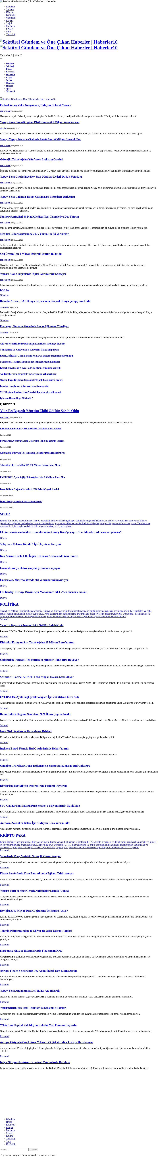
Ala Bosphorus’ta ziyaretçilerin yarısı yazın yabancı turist (28, 374)
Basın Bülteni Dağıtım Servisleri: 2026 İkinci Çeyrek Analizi (29, 489)
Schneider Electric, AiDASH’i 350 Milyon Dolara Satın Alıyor (30, 465)
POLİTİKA (9, 604)
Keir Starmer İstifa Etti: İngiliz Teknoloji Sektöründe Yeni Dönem (39, 556)
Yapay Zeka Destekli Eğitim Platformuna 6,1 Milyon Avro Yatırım (39, 122)
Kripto (9, 20)
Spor (8, 31)
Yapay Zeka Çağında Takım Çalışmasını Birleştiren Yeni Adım (37, 196)
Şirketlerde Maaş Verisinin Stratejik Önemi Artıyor (30, 856)
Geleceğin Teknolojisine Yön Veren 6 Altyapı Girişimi (31, 159)
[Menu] (1, 58)
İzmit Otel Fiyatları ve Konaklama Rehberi (21, 501)
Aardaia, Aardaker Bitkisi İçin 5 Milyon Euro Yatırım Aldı (35, 823)
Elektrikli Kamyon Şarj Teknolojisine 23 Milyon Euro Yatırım (30, 428)
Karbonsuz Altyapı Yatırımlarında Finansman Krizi (31, 950)
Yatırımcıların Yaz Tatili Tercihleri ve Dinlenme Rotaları (33, 1007)
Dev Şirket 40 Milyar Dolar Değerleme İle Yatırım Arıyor (34, 910)
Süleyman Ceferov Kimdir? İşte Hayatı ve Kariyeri (30, 544)
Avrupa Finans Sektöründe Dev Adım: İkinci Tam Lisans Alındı (38, 970)
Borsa (9, 1122)
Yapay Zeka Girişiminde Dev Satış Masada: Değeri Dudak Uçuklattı (41, 176)
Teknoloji (10, 34)
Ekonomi (10, 15)
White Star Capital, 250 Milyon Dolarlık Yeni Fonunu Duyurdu (38, 1025)
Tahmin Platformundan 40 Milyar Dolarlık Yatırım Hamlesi (36, 930)
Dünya (9, 12)
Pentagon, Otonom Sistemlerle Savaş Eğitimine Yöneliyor (34, 326)
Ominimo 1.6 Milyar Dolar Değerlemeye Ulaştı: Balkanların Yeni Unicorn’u (45, 765)
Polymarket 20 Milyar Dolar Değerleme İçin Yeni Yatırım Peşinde (32, 440)
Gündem (10, 6)
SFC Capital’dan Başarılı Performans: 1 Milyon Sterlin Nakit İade (40, 805)
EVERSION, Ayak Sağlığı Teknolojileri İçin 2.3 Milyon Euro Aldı (32, 477)
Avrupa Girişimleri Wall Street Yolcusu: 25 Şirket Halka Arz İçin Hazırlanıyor (46, 1042)
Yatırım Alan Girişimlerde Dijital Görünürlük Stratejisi (33, 273)
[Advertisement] (79, 1093)
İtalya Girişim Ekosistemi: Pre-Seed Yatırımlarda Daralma (35, 1062)
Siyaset (9, 28)
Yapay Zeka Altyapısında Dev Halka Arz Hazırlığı (30, 990)
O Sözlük (10, 1144)
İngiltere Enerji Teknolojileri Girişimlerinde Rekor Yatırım (34, 748)
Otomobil (10, 17)
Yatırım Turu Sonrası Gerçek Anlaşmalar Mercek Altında (34, 890)
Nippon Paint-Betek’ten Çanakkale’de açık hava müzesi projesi (31, 380)
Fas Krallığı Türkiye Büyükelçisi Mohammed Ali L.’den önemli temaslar (43, 592)
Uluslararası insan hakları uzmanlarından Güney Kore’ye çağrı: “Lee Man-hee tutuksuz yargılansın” (60, 532)
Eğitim (3, 128)
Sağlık (9, 23)
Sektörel (10, 9)
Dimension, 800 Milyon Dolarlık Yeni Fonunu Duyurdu (33, 785)
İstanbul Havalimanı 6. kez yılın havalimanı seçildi (24, 386)
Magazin (10, 26)
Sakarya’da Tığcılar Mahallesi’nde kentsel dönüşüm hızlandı (30, 361)
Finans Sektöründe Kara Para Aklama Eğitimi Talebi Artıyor (37, 873)
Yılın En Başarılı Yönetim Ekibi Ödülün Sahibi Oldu (39, 411)
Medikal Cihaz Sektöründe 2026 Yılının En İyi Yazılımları (34, 233)
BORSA (4, 290)
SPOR (5, 514)
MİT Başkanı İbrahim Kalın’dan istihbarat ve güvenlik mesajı (30, 392)
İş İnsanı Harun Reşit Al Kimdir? (16, 398)
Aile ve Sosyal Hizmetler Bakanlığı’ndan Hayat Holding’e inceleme (32, 343)
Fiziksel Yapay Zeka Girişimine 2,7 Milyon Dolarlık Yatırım (35, 105)
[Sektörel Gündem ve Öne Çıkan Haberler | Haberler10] (79, 44)
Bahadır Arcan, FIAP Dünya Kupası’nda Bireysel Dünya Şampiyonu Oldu (45, 301)
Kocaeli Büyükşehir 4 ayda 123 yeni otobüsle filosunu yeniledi (30, 368)
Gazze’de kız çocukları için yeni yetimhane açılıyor (30, 568)
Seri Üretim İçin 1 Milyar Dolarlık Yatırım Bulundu (31, 253)
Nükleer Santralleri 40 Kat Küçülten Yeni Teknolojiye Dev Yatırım (39, 216)
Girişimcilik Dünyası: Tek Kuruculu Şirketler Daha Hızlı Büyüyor (32, 452)
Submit (33, 1150)
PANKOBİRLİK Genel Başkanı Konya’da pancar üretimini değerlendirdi (36, 355)
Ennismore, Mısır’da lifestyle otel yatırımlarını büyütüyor (34, 580)
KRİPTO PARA (12, 835)
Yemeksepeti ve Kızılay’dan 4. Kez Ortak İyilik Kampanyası (29, 349)
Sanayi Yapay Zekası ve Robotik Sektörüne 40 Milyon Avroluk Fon (40, 139)
